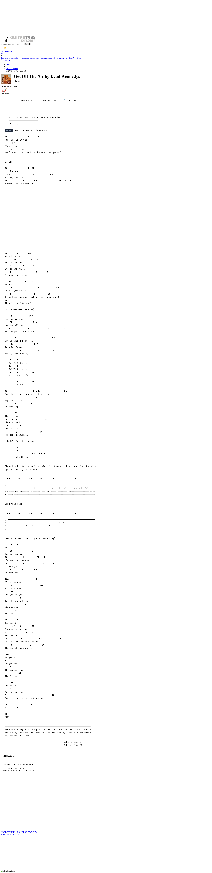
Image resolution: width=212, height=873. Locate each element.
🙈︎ (75, 100)
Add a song (5, 60)
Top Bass (22, 58)
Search (27, 44)
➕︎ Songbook (9, 100)
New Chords (59, 58)
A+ (55, 100)
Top (2, 56)
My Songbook (6, 51)
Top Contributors (32, 58)
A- (49, 100)
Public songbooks (47, 58)
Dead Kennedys (12, 69)
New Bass (77, 58)
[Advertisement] (74, 18)
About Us (16, 834)
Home (3, 53)
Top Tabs (14, 58)
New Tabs (69, 58)
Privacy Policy (6, 834)
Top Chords (5, 58)
